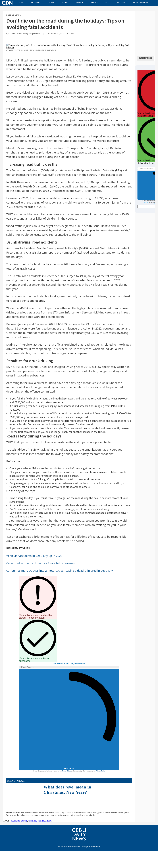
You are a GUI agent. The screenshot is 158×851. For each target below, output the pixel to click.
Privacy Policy (100, 771)
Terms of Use (66, 771)
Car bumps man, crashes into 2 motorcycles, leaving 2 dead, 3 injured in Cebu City (59, 570)
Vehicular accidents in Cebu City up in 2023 (34, 556)
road (49, 820)
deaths (24, 820)
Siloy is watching (140, 3)
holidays (42, 820)
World (65, 3)
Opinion (79, 3)
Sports (94, 3)
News (21, 3)
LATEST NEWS (13, 15)
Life (107, 3)
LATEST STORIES (145, 58)
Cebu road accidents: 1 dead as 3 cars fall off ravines (40, 563)
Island (51, 3)
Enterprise (36, 3)
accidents (15, 820)
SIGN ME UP (69, 768)
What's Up (121, 3)
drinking (32, 820)
